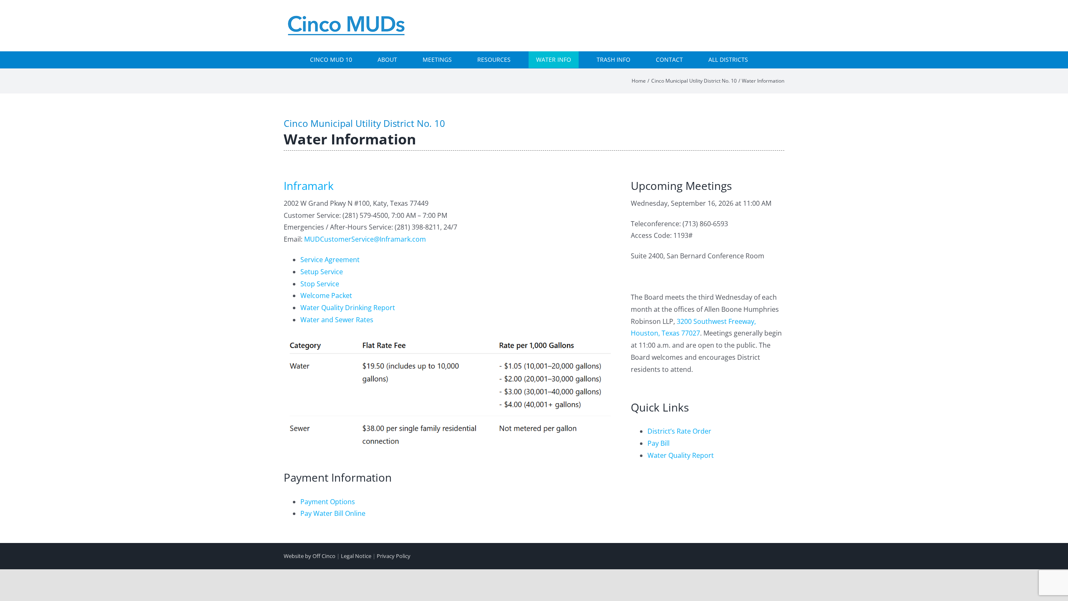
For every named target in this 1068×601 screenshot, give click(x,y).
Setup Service (321, 271)
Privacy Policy (394, 556)
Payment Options (327, 501)
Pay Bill (658, 443)
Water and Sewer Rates (336, 319)
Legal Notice (356, 556)
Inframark (309, 185)
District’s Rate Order (679, 431)
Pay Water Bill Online (332, 513)
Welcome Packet (326, 295)
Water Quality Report (680, 455)
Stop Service (319, 283)
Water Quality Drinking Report (347, 307)
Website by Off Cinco (309, 556)
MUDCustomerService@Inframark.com (365, 239)
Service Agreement (330, 259)
